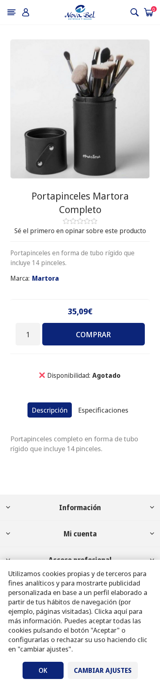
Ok (43, 670)
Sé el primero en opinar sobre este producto (80, 230)
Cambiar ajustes (103, 670)
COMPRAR (93, 334)
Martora (45, 278)
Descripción (50, 410)
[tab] (49, 410)
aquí (120, 611)
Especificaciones (103, 410)
